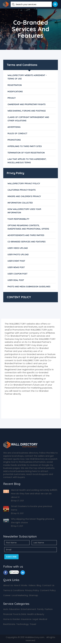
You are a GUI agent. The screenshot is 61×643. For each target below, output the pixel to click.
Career (7, 595)
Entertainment (28, 609)
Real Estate (9, 624)
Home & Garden (11, 619)
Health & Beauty (35, 614)
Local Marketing (20, 595)
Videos (32, 585)
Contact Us (48, 585)
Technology (22, 624)
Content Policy (48, 590)
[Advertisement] (30, 309)
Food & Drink (19, 614)
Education (14, 609)
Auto (5, 609)
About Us (8, 585)
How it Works (20, 585)
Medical (43, 619)
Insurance (26, 619)
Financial (7, 614)
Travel (33, 624)
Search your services (26, 4)
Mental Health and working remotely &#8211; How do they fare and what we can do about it (34, 493)
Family (40, 609)
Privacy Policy (32, 590)
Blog (39, 585)
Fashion (49, 609)
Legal (35, 619)
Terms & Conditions (13, 590)
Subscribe (11, 556)
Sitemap (33, 595)
